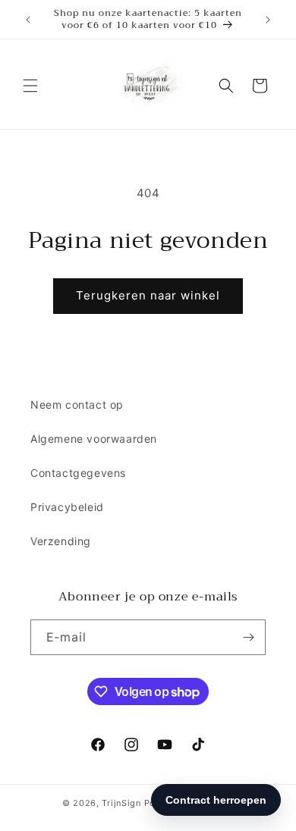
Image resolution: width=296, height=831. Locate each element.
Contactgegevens (78, 472)
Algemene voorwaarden (93, 438)
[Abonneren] (248, 637)
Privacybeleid (67, 506)
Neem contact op (77, 404)
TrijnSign (121, 803)
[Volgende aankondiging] (268, 19)
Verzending (60, 541)
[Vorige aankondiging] (28, 19)
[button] (30, 85)
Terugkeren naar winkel (148, 295)
